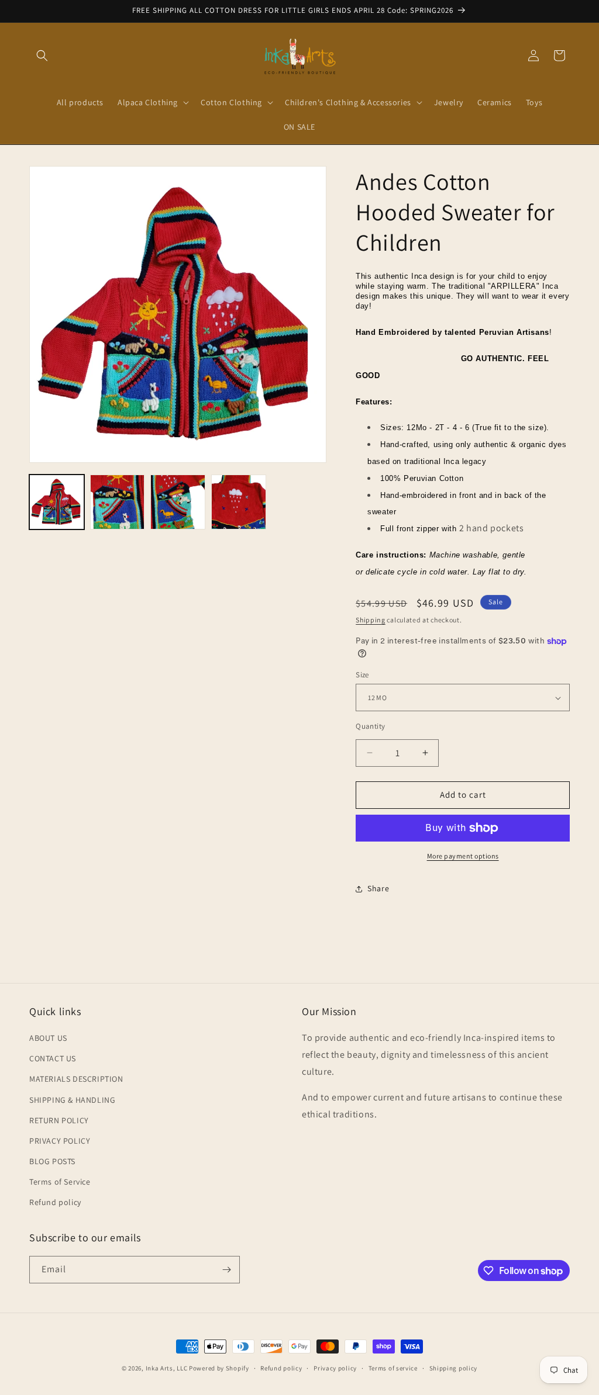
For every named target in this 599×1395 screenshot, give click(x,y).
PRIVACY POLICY (59, 1141)
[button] (42, 55)
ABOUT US (48, 1038)
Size (362, 675)
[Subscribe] (226, 1269)
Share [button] (378, 888)
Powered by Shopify (219, 1368)
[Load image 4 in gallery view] (238, 502)
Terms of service (393, 1368)
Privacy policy (335, 1368)
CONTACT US (52, 1058)
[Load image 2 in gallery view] (117, 502)
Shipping (370, 619)
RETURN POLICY (59, 1120)
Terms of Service (60, 1181)
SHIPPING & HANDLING (72, 1100)
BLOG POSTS (52, 1161)
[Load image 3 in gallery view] (177, 502)
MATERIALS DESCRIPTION (76, 1079)
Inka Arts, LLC (167, 1368)
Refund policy (55, 1202)
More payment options (463, 855)
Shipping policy (453, 1368)
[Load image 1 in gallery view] (56, 502)
